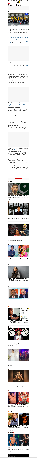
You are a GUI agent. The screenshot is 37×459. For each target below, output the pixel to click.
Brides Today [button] (28, 0)
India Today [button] (17, 0)
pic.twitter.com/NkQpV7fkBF (11, 117)
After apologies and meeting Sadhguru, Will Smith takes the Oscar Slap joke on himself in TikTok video (18, 426)
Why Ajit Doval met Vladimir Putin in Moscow (15, 300)
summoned (14, 126)
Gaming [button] (19, 0)
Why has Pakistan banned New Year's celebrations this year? (17, 195)
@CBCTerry (9, 37)
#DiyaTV (19, 65)
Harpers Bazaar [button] (25, 0)
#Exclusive (12, 36)
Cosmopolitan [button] (21, 0)
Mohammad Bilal (11, 432)
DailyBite (10, 11)
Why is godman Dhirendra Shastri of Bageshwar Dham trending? (18, 258)
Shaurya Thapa (11, 306)
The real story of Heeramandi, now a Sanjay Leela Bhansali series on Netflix (18, 384)
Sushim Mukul (11, 181)
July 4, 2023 (16, 39)
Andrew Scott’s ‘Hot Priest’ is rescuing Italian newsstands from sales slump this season (18, 216)
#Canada (14, 37)
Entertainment (11, 369)
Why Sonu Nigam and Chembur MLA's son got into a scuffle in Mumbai (17, 362)
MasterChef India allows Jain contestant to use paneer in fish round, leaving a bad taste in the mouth (17, 341)
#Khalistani (16, 37)
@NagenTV (27, 65)
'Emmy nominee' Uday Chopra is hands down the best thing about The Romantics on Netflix (18, 321)
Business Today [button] (13, 0)
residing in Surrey (16, 122)
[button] (9, 27)
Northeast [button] (11, 0)
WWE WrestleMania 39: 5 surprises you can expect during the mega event (18, 447)
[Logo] (9, 454)
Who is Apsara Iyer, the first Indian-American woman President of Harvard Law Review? (18, 279)
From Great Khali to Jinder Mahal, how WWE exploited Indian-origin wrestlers (17, 405)
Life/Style (10, 327)
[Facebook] (14, 454)
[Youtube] (15, 454)
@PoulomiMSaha (20, 37)
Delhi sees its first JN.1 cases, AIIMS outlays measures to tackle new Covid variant (17, 237)
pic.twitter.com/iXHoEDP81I (25, 37)
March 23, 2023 (14, 149)
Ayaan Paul (11, 201)
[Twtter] (13, 454)
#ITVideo (12, 37)
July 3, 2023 (17, 80)
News (8, 3)
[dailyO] (18, 2)
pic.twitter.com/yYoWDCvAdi (13, 163)
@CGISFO (25, 65)
